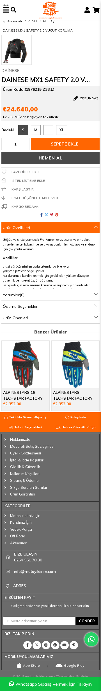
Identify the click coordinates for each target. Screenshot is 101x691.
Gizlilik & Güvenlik (25, 466)
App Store (31, 665)
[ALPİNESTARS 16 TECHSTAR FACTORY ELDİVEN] (25, 364)
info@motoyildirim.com (35, 571)
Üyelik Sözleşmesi (25, 453)
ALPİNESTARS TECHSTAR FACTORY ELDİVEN (73, 395)
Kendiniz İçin (21, 522)
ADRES (19, 585)
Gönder (87, 621)
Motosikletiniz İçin (25, 515)
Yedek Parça (21, 529)
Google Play (74, 665)
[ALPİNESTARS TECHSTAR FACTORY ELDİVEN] (75, 364)
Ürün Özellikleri (16, 227)
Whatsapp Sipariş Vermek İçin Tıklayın (53, 684)
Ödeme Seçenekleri (20, 306)
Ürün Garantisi (22, 494)
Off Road (17, 536)
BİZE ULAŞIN (28, 557)
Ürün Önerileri (15, 317)
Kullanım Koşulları (25, 473)
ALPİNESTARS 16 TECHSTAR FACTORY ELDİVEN (23, 395)
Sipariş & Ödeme (24, 480)
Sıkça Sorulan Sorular (28, 487)
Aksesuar (18, 543)
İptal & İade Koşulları (27, 460)
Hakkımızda (20, 439)
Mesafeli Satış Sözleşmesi (32, 446)
